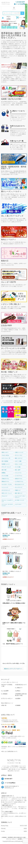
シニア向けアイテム (19, 481)
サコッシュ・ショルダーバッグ (7, 501)
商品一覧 (4, 705)
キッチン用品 (17, 466)
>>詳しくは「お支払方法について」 (9, 751)
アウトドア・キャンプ (6, 466)
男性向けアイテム (5, 481)
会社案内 (18, 698)
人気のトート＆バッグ (17, 111)
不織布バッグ (17, 490)
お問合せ (18, 690)
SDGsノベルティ (5, 452)
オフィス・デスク (18, 455)
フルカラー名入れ (5, 455)
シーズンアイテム (18, 475)
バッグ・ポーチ (18, 504)
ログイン (8, 16)
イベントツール (18, 472)
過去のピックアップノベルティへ (13, 668)
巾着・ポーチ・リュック (7, 493)
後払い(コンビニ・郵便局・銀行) (11, 730)
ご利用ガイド (19, 687)
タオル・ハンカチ (18, 464)
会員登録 (8, 18)
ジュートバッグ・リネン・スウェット (20, 497)
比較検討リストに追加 (26, 14)
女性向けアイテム (18, 478)
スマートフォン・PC (6, 458)
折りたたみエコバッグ (17, 126)
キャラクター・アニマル (7, 484)
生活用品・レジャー (6, 464)
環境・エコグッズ (18, 458)
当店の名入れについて (21, 684)
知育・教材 (4, 469)
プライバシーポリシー (7, 698)
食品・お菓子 (17, 469)
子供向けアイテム (5, 478)
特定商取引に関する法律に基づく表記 (17, 837)
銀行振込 (4, 718)
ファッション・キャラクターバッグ (7, 505)
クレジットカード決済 (8, 724)
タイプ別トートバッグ (19, 500)
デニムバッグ (4, 496)
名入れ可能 (17, 13)
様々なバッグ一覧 (17, 141)
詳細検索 (18, 705)
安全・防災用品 (5, 461)
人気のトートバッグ (19, 452)
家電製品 (3, 472)
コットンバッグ (5, 487)
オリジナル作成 (5, 475)
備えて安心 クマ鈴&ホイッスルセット (12, 533)
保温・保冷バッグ (18, 493)
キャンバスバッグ (18, 487)
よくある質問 (5, 690)
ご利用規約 (4, 693)
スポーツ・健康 (18, 461)
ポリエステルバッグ (6, 490)
